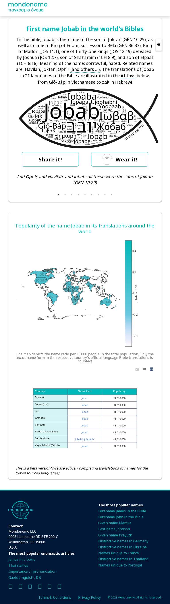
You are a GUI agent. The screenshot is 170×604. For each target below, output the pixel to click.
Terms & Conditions (54, 597)
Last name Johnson (114, 528)
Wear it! (126, 159)
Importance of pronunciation (32, 571)
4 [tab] (78, 195)
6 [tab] (91, 195)
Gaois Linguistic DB (24, 577)
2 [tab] (65, 195)
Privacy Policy (89, 597)
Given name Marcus (114, 523)
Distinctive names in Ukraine (122, 547)
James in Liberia (21, 559)
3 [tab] (72, 195)
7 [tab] (98, 195)
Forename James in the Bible (122, 511)
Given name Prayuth (115, 535)
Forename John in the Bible (121, 517)
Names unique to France (118, 553)
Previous (12, 182)
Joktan (49, 69)
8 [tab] (105, 195)
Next (158, 182)
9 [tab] (111, 195)
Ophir (63, 69)
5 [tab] (85, 195)
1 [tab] (58, 195)
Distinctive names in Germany (123, 541)
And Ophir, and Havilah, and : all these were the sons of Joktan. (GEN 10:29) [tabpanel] (85, 180)
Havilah (32, 69)
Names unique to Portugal (120, 565)
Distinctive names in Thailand (123, 559)
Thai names (18, 565)
